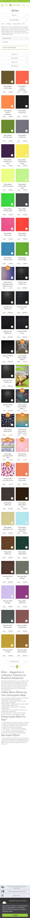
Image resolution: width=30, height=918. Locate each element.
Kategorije (9, 23)
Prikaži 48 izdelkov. (14, 20)
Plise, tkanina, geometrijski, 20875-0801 (8, 455)
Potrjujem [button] (15, 915)
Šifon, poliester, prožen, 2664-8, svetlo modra (22, 529)
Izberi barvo (14, 54)
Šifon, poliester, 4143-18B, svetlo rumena (22, 161)
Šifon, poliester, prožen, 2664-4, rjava (22, 504)
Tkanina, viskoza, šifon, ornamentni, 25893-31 (22, 406)
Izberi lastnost (14, 66)
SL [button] (27, 1)
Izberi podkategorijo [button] (9, 47)
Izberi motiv (14, 62)
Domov (3, 23)
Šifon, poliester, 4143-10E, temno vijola (8, 161)
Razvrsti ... (14, 15)
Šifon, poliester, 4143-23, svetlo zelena (22, 186)
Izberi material (14, 58)
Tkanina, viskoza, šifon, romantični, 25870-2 (22, 357)
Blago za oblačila (17, 23)
